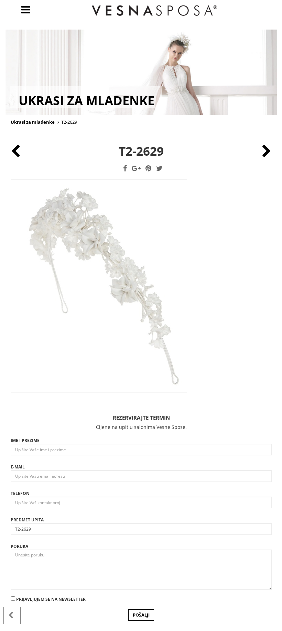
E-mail (18, 467)
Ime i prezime (25, 440)
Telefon (20, 493)
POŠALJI (141, 615)
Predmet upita (27, 520)
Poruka (19, 546)
